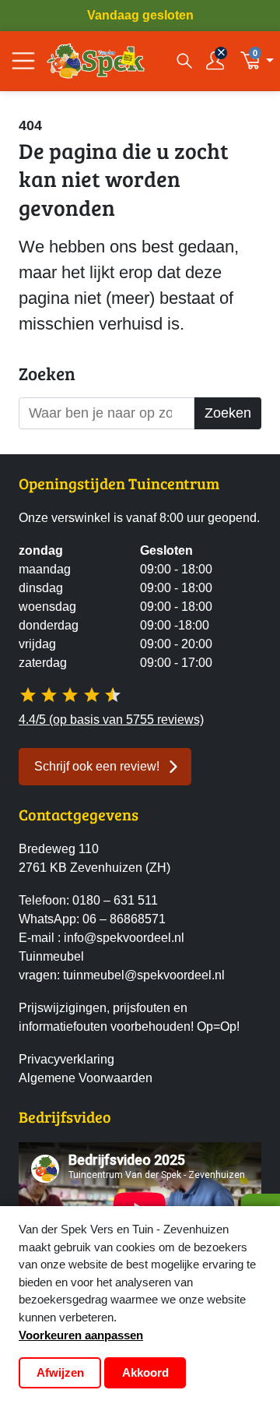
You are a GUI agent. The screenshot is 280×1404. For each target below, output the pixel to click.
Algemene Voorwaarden (85, 1078)
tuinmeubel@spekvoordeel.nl (144, 975)
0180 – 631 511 (115, 900)
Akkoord (145, 1372)
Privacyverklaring (66, 1059)
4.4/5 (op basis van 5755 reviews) (111, 719)
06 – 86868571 (124, 919)
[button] (257, 60)
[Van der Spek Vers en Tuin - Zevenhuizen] (96, 60)
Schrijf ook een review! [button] (96, 766)
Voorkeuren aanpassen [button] (81, 1335)
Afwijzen (60, 1372)
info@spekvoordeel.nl (124, 937)
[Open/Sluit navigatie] (23, 61)
